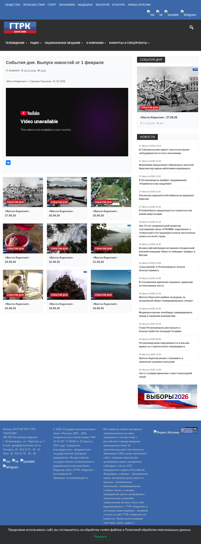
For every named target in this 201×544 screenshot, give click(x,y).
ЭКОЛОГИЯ (102, 4)
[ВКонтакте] (8, 162)
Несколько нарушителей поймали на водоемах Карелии (166, 197)
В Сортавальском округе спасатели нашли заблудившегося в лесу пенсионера (164, 151)
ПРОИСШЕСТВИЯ (34, 4)
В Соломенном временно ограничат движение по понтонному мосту (166, 284)
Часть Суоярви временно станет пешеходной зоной (165, 375)
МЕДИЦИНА (85, 4)
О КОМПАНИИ (94, 42)
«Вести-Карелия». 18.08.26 (105, 306)
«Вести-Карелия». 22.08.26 (61, 259)
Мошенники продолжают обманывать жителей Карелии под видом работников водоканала (166, 167)
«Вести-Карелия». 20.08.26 (17, 306)
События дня (15, 202)
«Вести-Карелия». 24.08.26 (17, 259)
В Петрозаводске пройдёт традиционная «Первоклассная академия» (162, 182)
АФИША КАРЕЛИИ (139, 4)
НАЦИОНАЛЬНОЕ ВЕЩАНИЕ (62, 42)
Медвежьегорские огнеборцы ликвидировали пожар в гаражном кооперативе (165, 314)
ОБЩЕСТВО (12, 4)
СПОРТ (52, 4)
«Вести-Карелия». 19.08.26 (61, 306)
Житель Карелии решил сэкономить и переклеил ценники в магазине (161, 360)
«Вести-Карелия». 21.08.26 (105, 259)
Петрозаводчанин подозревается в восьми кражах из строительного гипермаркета (164, 345)
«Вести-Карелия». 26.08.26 (61, 213)
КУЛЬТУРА (118, 4)
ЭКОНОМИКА (67, 4)
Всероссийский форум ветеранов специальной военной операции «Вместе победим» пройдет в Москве (167, 252)
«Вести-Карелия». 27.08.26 (17, 213)
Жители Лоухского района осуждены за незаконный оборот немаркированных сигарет (166, 299)
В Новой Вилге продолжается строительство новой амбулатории (165, 212)
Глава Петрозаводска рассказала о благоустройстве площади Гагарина (160, 329)
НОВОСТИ (147, 137)
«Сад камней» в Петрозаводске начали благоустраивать (162, 269)
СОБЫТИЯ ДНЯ (151, 59)
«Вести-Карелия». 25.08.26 (105, 213)
